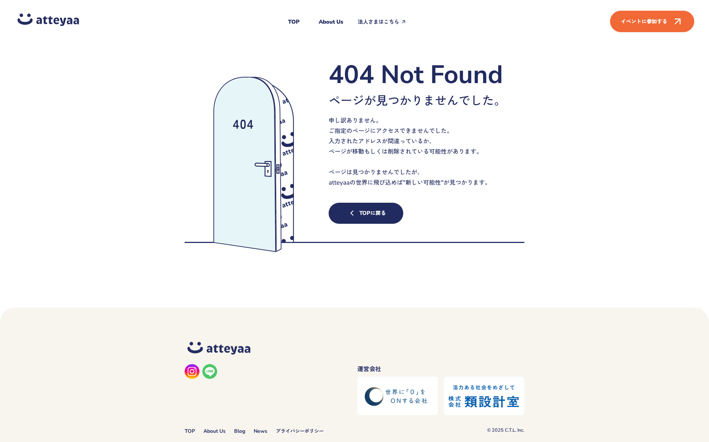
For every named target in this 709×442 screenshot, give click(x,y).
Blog (239, 431)
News (260, 431)
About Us (331, 21)
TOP (293, 21)
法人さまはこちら (378, 21)
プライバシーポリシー (300, 431)
